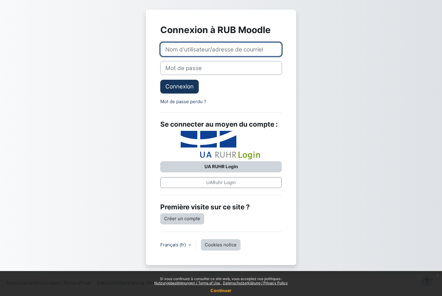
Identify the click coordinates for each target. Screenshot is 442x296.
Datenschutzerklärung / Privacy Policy (255, 283)
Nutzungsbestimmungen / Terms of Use (187, 283)
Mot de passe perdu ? (183, 101)
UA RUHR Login (221, 166)
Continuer (221, 290)
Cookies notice (221, 245)
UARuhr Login (221, 182)
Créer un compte (182, 218)
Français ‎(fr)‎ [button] (173, 245)
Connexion (179, 86)
